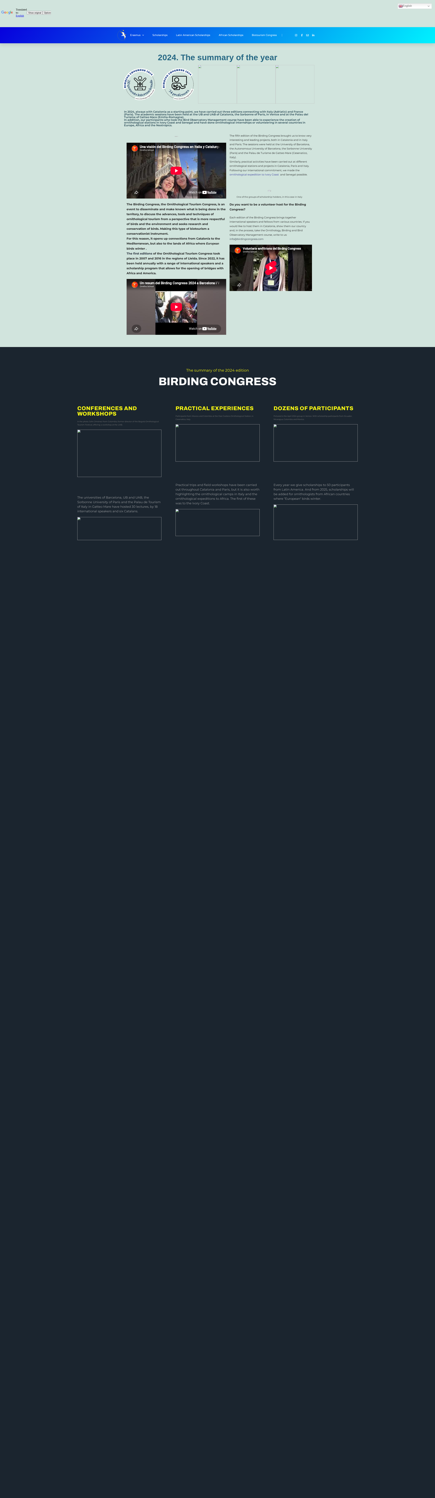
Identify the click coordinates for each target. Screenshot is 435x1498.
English (407, 5)
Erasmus (135, 35)
